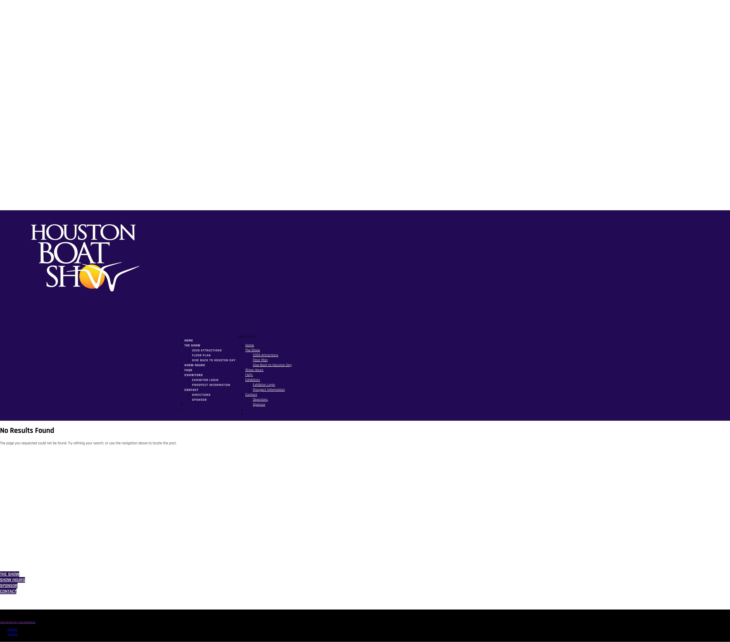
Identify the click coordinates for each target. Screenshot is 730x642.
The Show (252, 350)
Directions (201, 395)
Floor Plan (201, 355)
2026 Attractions (207, 350)
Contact (191, 390)
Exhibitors (252, 379)
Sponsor (199, 400)
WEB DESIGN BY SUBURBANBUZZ (18, 622)
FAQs (249, 374)
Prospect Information (211, 385)
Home (249, 345)
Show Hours (194, 365)
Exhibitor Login (205, 380)
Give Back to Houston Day (214, 360)
